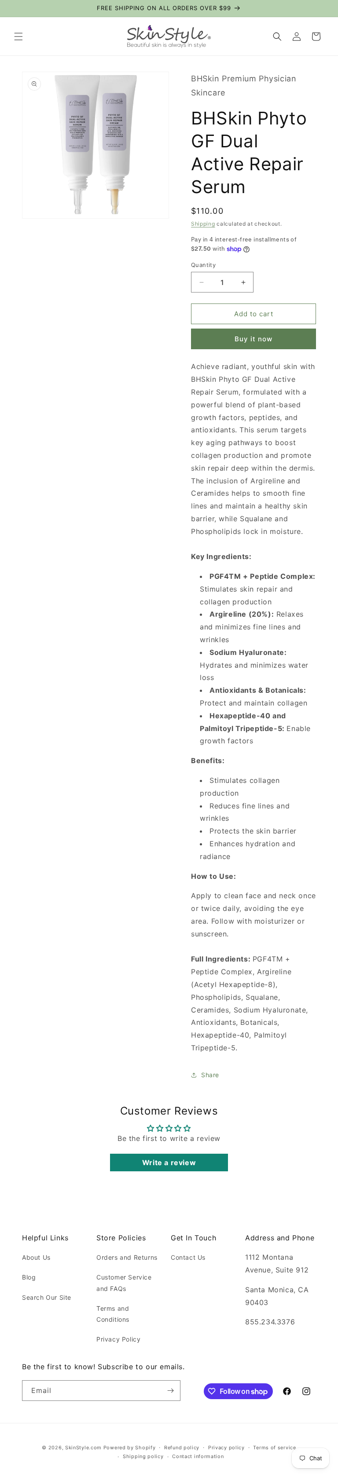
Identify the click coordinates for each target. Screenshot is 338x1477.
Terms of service (274, 1447)
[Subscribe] (170, 1390)
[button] (18, 36)
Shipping (203, 223)
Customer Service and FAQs (124, 1282)
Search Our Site (46, 1297)
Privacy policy (226, 1447)
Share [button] (210, 1075)
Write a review (169, 1162)
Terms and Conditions (112, 1314)
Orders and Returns (127, 1257)
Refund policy (181, 1447)
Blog (29, 1277)
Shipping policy (143, 1456)
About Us (36, 1257)
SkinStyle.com (83, 1447)
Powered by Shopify (129, 1447)
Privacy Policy (118, 1339)
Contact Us (188, 1257)
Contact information (198, 1456)
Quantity (203, 264)
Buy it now (253, 339)
